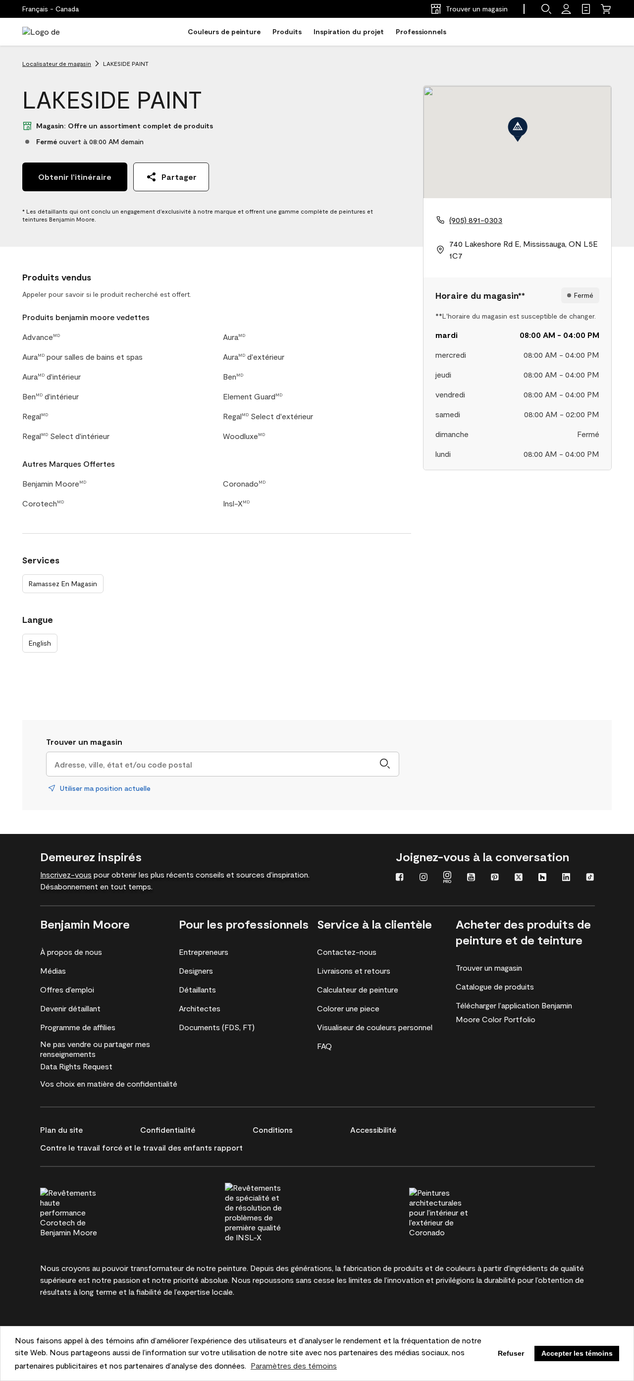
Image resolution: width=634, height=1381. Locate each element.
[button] (546, 9)
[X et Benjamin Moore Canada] (519, 878)
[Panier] (606, 9)
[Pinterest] (495, 878)
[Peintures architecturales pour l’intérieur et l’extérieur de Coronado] (457, 1211)
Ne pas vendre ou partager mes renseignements (95, 1048)
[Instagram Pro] (447, 878)
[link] (586, 9)
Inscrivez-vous (66, 874)
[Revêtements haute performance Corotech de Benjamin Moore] (88, 1211)
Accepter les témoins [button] (577, 1353)
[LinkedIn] (566, 878)
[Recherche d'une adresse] (385, 764)
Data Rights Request (76, 1066)
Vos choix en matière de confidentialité (108, 1083)
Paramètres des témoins (294, 1365)
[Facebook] (400, 878)
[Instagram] (423, 878)
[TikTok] (590, 878)
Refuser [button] (511, 1353)
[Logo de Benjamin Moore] (53, 32)
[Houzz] (542, 878)
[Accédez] (566, 9)
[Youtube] (471, 878)
